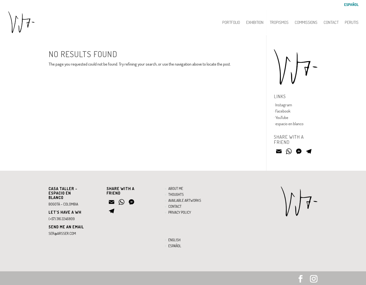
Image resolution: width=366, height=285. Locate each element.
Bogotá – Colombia (63, 204)
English (174, 240)
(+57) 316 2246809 (62, 218)
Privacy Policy (179, 212)
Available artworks (184, 200)
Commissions (306, 23)
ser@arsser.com (62, 233)
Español (351, 5)
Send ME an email (66, 226)
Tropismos (279, 23)
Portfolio (231, 23)
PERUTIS (352, 23)
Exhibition (254, 23)
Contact (331, 23)
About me (175, 188)
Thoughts (176, 194)
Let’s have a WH (65, 212)
